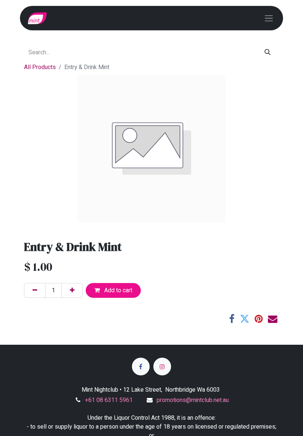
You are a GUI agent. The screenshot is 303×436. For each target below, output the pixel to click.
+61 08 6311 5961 (109, 400)
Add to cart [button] (117, 290)
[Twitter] (244, 319)
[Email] (273, 319)
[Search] (267, 52)
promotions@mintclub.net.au (193, 400)
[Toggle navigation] (269, 18)
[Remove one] (34, 290)
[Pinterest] (259, 319)
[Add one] (72, 290)
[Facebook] (232, 319)
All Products (40, 67)
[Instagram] (162, 366)
